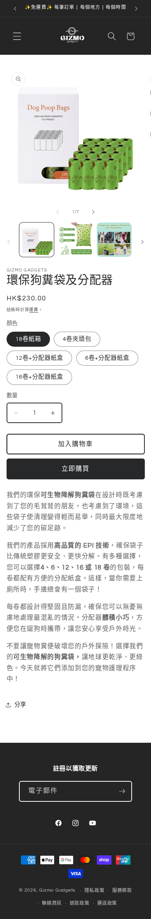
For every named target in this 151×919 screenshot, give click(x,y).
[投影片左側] (57, 212)
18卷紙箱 (28, 339)
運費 (33, 310)
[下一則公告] (136, 8)
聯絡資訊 (52, 903)
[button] (17, 36)
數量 (12, 395)
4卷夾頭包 (77, 339)
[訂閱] (122, 791)
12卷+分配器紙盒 (39, 358)
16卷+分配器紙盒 (39, 377)
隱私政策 (94, 890)
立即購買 (75, 468)
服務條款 (122, 890)
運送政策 (107, 903)
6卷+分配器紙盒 (107, 358)
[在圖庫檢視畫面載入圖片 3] (114, 240)
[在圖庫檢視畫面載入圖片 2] (75, 240)
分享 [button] (20, 704)
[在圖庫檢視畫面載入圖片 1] (36, 240)
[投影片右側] (93, 212)
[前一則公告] (15, 8)
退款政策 (79, 903)
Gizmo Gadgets (57, 890)
